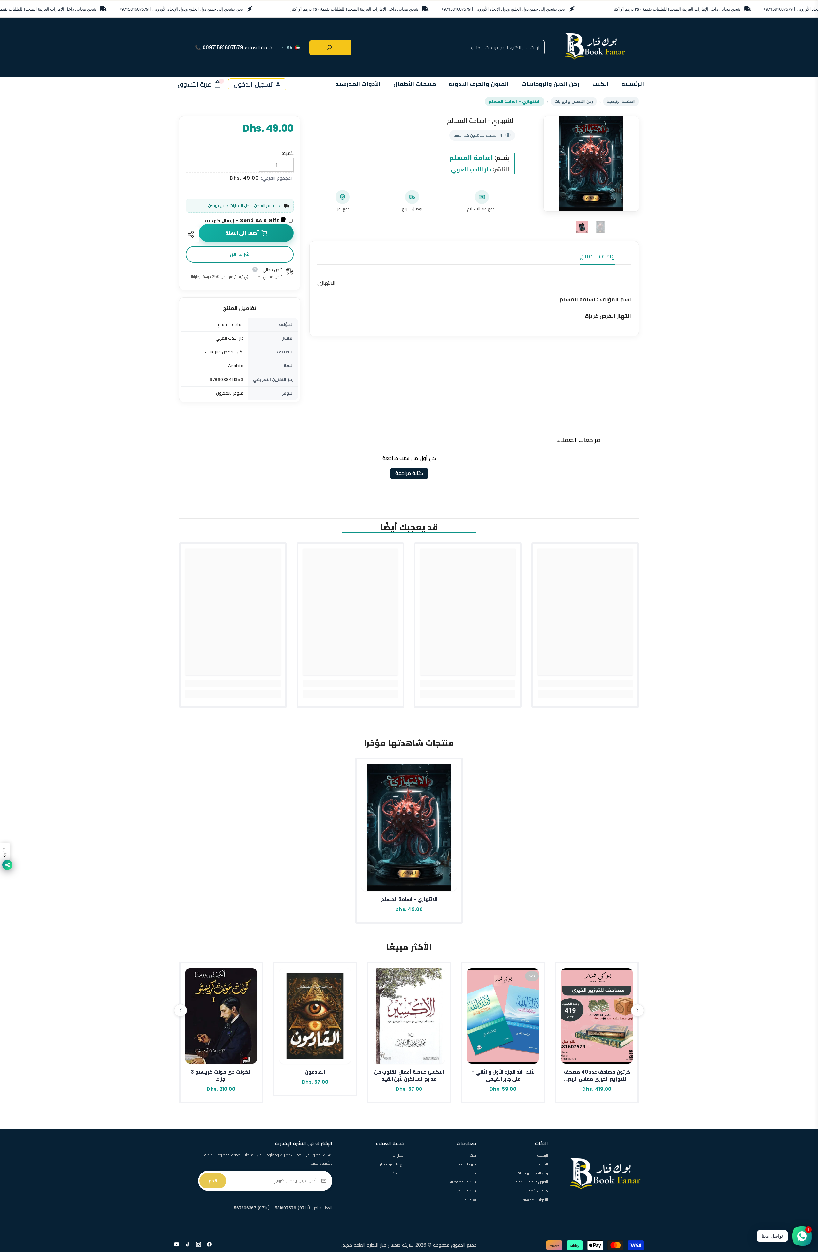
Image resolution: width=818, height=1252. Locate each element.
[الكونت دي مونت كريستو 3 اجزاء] (221, 1016)
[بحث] (330, 47)
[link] (585, 683)
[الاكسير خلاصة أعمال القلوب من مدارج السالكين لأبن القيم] (409, 1016)
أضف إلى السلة (242, 233)
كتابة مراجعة (409, 473)
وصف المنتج (597, 255)
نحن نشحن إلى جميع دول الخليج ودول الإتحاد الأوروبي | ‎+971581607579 (181, 9)
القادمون (315, 1071)
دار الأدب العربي (471, 169)
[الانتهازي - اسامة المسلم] (409, 827)
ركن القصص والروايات (573, 101)
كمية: (288, 153)
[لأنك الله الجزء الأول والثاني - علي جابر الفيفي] (503, 1016)
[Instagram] (198, 1244)
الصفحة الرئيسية (621, 101)
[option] (591, 163)
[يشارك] (192, 234)
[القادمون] (315, 1016)
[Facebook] (209, 1244)
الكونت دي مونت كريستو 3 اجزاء (221, 1075)
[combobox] (448, 47)
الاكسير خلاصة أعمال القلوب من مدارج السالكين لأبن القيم (409, 1075)
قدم (212, 1180)
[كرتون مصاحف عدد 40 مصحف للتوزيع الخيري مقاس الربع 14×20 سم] (597, 1016)
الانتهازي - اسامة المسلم (409, 899)
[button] (180, 1010)
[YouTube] (176, 1244)
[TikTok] (187, 1244)
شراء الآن (240, 254)
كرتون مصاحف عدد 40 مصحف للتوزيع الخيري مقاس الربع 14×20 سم (597, 1075)
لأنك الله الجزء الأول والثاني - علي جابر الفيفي (503, 1075)
